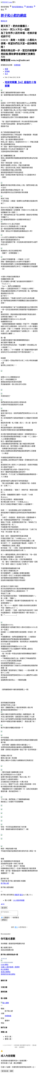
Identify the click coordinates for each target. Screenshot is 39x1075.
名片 (6, 74)
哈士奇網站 (5, 969)
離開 (11, 1071)
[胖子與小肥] (1, 960)
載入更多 (4, 907)
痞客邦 (16, 895)
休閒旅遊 (17, 65)
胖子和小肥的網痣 (13, 15)
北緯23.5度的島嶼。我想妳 (10, 967)
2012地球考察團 (18, 900)
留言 (21, 895)
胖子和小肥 (5, 883)
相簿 (6, 69)
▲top (2, 904)
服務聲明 (21, 1047)
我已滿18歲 (5, 1071)
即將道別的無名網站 (8, 974)
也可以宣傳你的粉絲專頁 (7, 962)
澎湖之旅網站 (5, 972)
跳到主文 (4, 21)
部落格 (7, 71)
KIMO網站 (4, 964)
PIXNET (9, 1045)
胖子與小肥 (4, 958)
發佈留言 (4, 920)
